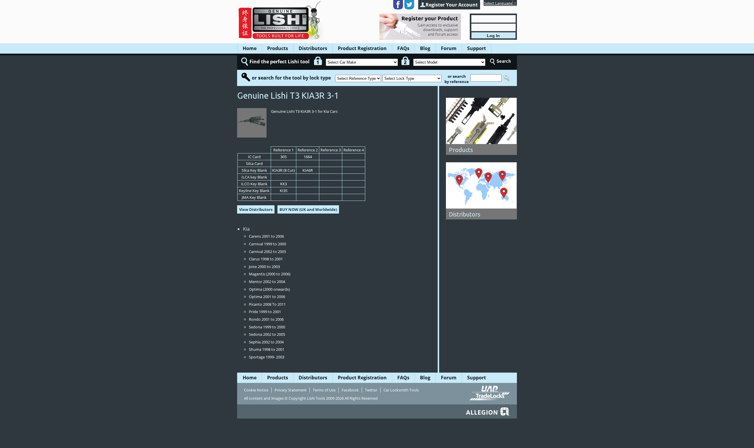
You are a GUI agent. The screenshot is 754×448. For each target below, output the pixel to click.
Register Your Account (452, 4)
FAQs (403, 48)
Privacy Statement (291, 390)
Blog (425, 48)
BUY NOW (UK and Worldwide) (308, 209)
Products (277, 48)
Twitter (371, 390)
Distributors (313, 48)
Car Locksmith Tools (401, 390)
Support (476, 48)
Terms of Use (324, 390)
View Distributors (255, 209)
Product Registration (362, 48)
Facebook (350, 390)
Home (250, 48)
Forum (449, 48)
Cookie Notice (256, 390)
